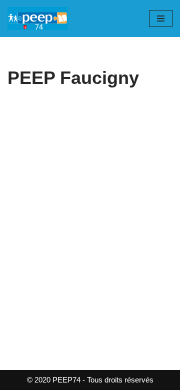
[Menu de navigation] (160, 18)
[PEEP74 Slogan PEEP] (38, 18)
